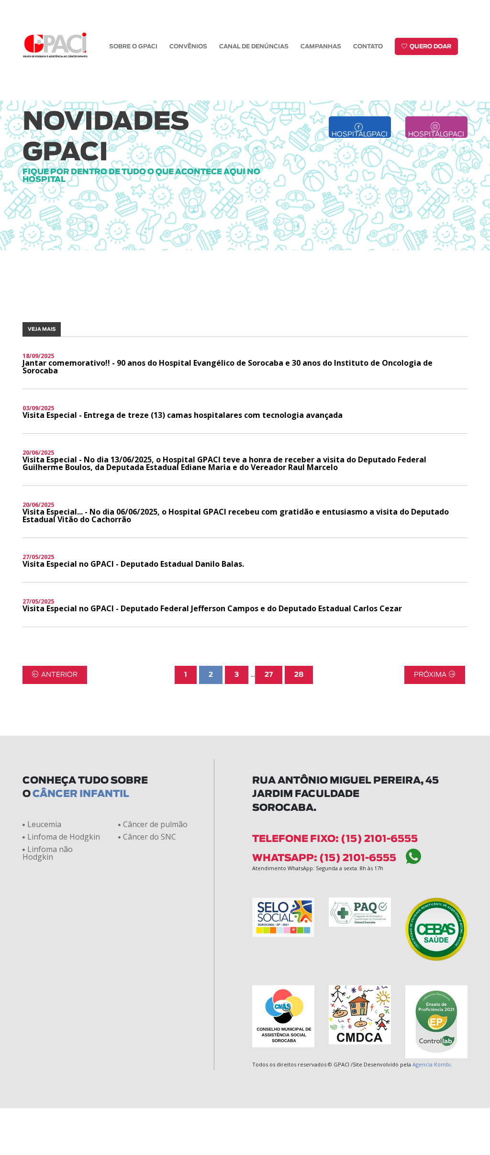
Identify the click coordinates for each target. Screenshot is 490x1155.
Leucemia (44, 824)
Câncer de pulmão (155, 824)
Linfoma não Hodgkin (47, 853)
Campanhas (321, 46)
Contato (368, 46)
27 (269, 675)
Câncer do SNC (149, 836)
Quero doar (430, 46)
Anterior (59, 675)
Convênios (188, 46)
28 (298, 675)
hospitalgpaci (360, 134)
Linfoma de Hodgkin (63, 836)
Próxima (430, 675)
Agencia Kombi (431, 1064)
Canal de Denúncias (254, 46)
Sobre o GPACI (133, 46)
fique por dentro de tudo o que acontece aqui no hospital (141, 175)
